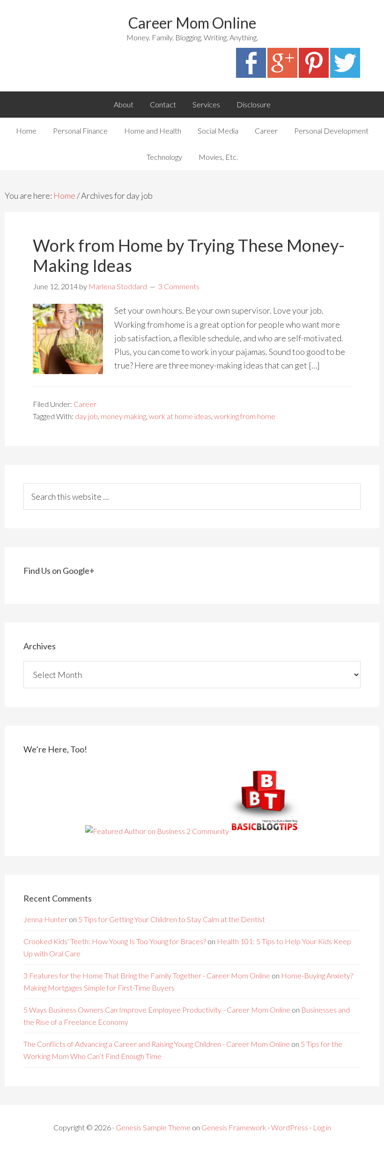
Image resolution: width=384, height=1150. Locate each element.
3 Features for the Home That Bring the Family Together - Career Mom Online (146, 975)
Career (85, 403)
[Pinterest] (314, 74)
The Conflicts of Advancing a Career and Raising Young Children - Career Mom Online (156, 1043)
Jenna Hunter (45, 919)
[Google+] (282, 74)
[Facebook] (251, 74)
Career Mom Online (192, 23)
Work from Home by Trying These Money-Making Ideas (189, 255)
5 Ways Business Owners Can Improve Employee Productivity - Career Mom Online (156, 1009)
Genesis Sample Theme (153, 1127)
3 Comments (178, 286)
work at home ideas (180, 416)
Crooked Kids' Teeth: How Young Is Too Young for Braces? (114, 941)
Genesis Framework (233, 1127)
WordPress (289, 1127)
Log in (322, 1127)
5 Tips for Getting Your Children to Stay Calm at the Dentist (171, 919)
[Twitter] (345, 74)
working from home (244, 416)
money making (123, 416)
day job (86, 416)
